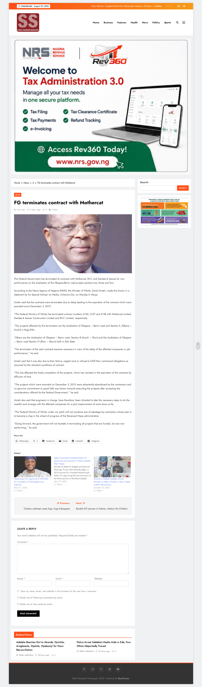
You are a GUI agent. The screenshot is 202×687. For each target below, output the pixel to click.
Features (121, 22)
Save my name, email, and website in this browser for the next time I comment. (59, 591)
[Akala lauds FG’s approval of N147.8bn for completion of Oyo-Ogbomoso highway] (32, 466)
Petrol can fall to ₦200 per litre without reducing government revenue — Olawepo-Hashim (121, 6)
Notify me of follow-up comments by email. (41, 597)
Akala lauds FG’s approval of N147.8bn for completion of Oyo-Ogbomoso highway (31, 481)
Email (59, 578)
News (145, 22)
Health (134, 22)
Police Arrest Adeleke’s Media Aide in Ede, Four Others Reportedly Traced (104, 644)
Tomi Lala (21, 209)
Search (144, 182)
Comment (23, 542)
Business (108, 22)
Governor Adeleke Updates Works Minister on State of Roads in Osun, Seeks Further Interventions (112, 481)
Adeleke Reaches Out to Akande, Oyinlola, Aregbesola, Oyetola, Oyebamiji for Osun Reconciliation (40, 646)
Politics (156, 22)
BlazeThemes (123, 678)
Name (21, 578)
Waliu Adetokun (26, 654)
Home (96, 22)
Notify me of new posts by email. (36, 604)
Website (98, 578)
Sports (167, 22)
